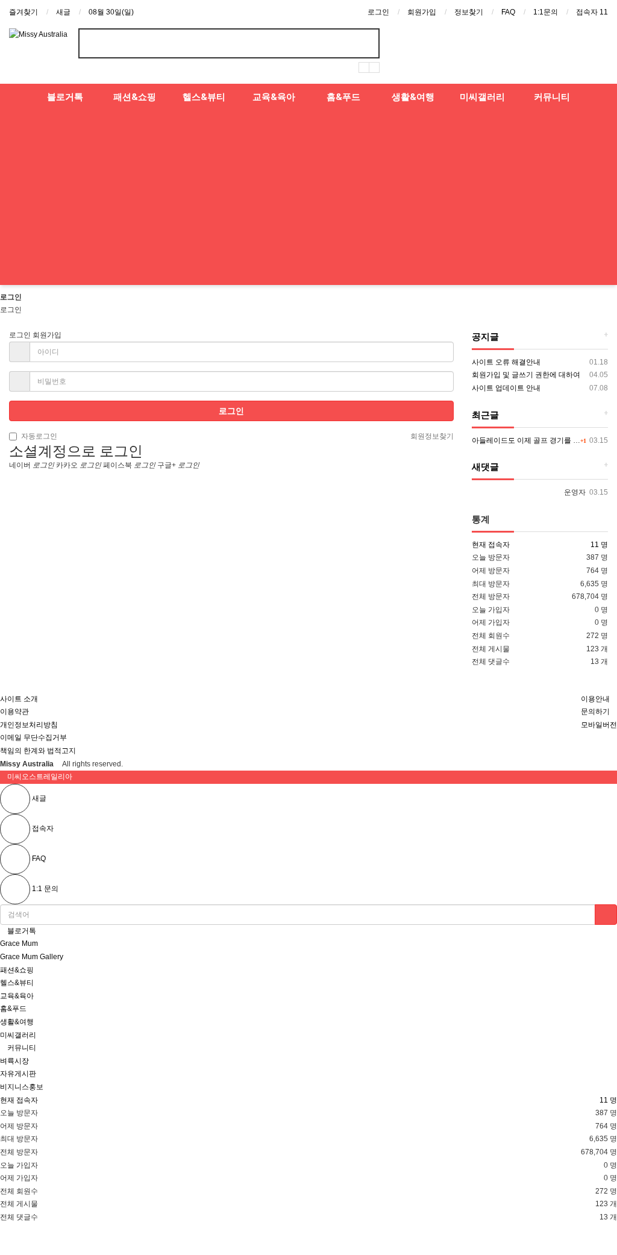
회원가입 (421, 12)
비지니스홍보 (21, 1087)
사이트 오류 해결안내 (506, 362)
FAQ (508, 12)
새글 (63, 12)
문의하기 (595, 711)
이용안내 (595, 699)
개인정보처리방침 (29, 725)
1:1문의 (545, 12)
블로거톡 (65, 97)
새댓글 (485, 467)
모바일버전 (599, 725)
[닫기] (3, 777)
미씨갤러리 (482, 97)
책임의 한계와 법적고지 (38, 750)
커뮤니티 (552, 97)
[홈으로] (231, 493)
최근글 (485, 415)
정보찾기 (468, 12)
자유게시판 (18, 1073)
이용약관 (14, 711)
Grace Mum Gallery (31, 957)
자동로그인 (39, 436)
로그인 (378, 12)
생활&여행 (413, 97)
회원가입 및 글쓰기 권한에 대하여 (526, 375)
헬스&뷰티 (204, 97)
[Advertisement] (308, 200)
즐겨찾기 (23, 12)
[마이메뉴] (602, 97)
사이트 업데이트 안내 (506, 388)
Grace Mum (19, 943)
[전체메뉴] (15, 97)
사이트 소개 (19, 699)
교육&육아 (273, 97)
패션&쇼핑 (134, 97)
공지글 (485, 336)
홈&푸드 (343, 97)
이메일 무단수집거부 (33, 737)
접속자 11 (592, 12)
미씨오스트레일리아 (39, 776)
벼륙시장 (14, 1061)
